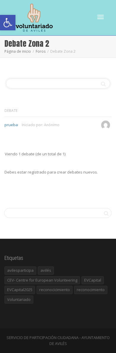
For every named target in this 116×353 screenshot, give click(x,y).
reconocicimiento (54, 289)
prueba (11, 124)
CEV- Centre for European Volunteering (42, 280)
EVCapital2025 (19, 289)
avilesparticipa (20, 270)
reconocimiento (91, 289)
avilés (45, 270)
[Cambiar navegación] (100, 17)
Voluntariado (19, 299)
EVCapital (92, 280)
